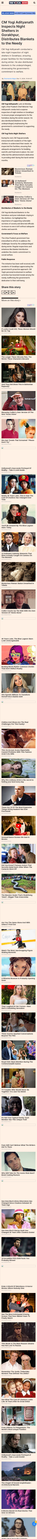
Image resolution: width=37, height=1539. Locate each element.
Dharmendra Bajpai (10, 78)
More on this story (10, 300)
